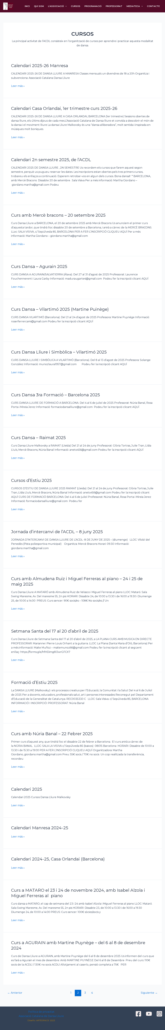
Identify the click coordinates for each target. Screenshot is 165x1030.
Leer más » (18, 85)
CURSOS (75, 6)
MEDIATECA (133, 6)
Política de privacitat (41, 1011)
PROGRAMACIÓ (93, 6)
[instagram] (159, 1014)
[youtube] (149, 1014)
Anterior (14, 992)
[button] (65, 6)
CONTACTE (153, 6)
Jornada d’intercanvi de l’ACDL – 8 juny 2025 (57, 531)
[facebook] (138, 1014)
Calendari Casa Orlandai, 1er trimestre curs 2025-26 (64, 108)
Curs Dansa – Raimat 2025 (38, 437)
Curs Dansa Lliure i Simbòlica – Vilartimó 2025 (59, 352)
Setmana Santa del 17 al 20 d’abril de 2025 (54, 631)
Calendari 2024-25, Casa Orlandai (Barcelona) (58, 859)
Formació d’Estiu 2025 (34, 682)
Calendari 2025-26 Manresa (39, 65)
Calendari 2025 (26, 789)
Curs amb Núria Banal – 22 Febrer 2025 (52, 733)
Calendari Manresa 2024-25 (39, 827)
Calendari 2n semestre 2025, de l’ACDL (51, 159)
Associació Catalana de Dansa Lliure (41, 1016)
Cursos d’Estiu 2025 (31, 480)
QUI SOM (39, 6)
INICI (27, 6)
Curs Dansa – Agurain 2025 (39, 266)
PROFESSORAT (114, 6)
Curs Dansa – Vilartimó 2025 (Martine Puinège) (60, 309)
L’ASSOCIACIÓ (56, 6)
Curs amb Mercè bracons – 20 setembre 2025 (58, 215)
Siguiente (149, 992)
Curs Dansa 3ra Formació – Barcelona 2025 (55, 394)
